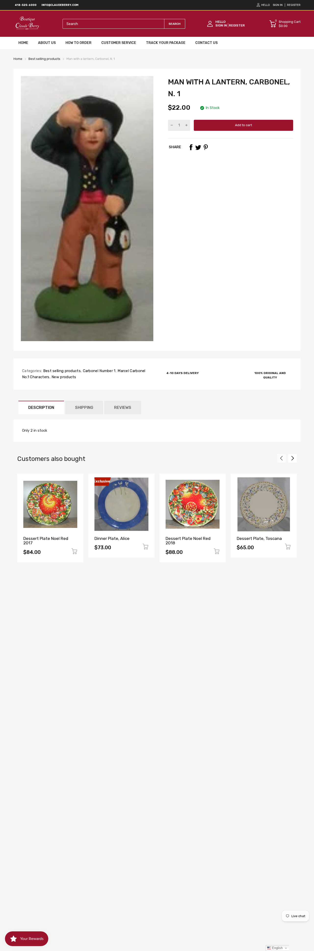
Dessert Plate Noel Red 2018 (188, 541)
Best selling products (61, 371)
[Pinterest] (206, 147)
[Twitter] (198, 147)
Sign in (278, 5)
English (277, 948)
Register (294, 5)
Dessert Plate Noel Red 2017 (45, 541)
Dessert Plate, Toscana (259, 538)
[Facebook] (191, 147)
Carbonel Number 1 (98, 371)
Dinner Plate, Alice (112, 538)
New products (63, 377)
